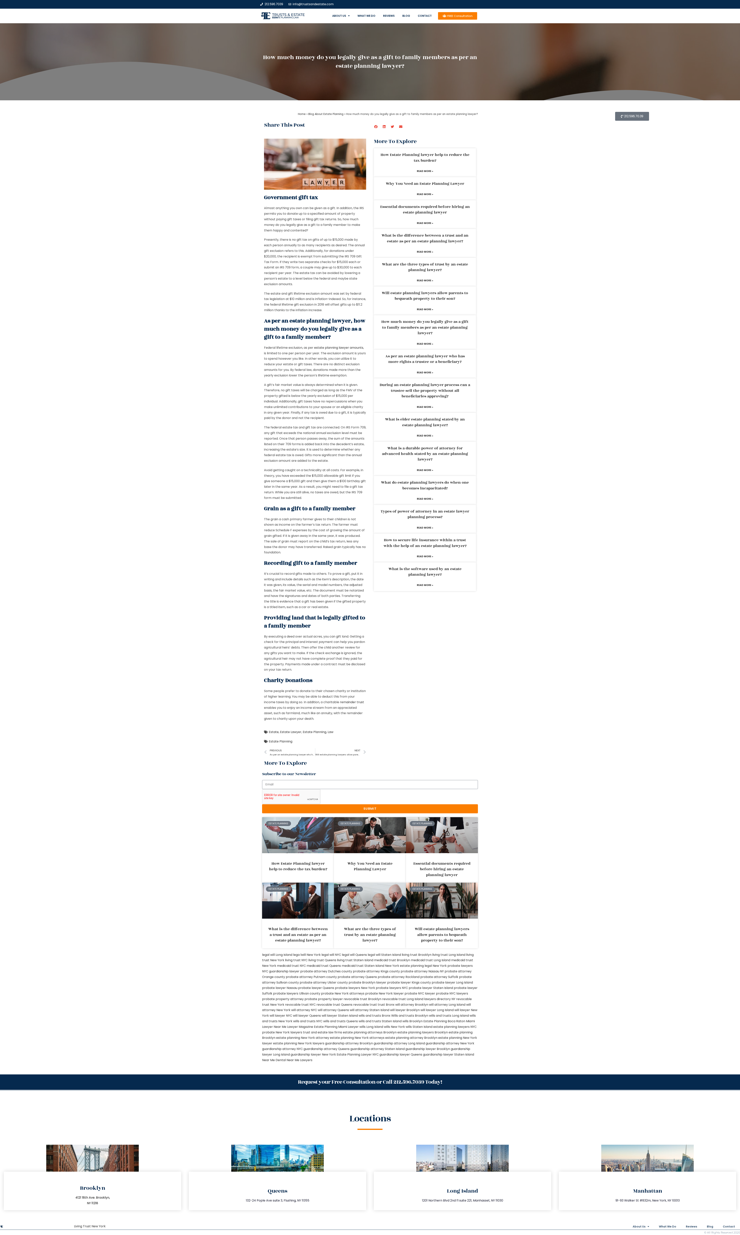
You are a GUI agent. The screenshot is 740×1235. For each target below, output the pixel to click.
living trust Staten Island (355, 960)
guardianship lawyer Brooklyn (427, 1049)
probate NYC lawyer (419, 993)
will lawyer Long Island (437, 1010)
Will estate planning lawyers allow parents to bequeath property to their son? (425, 296)
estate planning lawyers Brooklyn (422, 1032)
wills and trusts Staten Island (380, 1021)
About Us (339, 16)
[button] (376, 126)
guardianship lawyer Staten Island (448, 1054)
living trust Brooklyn (416, 955)
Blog (406, 16)
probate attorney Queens (357, 977)
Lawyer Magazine (300, 1027)
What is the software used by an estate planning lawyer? (425, 571)
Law (330, 732)
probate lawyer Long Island (452, 982)
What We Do (366, 16)
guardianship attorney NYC (282, 1049)
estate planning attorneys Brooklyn (370, 1032)
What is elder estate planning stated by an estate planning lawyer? (425, 422)
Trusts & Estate (288, 15)
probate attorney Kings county (376, 971)
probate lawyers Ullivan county (296, 993)
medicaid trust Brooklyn (392, 960)
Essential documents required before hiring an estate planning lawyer (425, 209)
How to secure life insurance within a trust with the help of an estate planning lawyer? (425, 543)
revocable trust (365, 1004)
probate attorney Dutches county (326, 971)
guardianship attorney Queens (327, 1049)
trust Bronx (386, 1004)
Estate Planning (314, 732)
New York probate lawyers (453, 966)
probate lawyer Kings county (409, 982)
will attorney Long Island (447, 1004)
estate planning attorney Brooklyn (411, 1038)
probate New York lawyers (282, 1032)
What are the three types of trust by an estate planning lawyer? (425, 267)
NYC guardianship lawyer (280, 971)
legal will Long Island (277, 955)
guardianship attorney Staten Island (377, 1049)
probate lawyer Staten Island (431, 988)
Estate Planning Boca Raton (444, 1021)
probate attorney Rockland (399, 977)
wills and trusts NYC (307, 1021)
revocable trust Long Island (402, 999)
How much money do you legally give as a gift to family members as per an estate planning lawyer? (424, 327)
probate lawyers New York (355, 988)
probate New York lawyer (384, 993)
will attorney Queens (333, 1010)
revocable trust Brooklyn (362, 999)
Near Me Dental (274, 1060)
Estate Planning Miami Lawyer (336, 1027)
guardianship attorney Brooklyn (349, 1043)
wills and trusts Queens (340, 1021)
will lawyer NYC (281, 1015)
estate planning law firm (285, 17)
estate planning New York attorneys (357, 1038)
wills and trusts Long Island (449, 1015)
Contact (425, 16)
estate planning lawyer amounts (338, 347)
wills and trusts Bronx (374, 1015)
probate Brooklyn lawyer (367, 982)
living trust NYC (296, 960)
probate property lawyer (323, 999)
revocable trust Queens (334, 1004)
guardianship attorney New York (450, 1043)
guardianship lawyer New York (313, 1054)
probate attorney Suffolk (439, 977)
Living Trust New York (90, 1226)
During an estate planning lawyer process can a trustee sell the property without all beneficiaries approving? (425, 390)
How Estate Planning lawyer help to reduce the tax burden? (425, 157)
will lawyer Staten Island (340, 1015)
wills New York (394, 1027)
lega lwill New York (307, 955)
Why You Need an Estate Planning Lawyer (425, 184)
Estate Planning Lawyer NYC (358, 1054)
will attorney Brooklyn (411, 1004)
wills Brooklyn (412, 1021)
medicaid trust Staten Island (363, 966)
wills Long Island (371, 1027)
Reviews (389, 16)
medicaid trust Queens (324, 966)
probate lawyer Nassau (279, 988)
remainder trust (352, 702)
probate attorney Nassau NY (422, 971)
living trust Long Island (448, 955)
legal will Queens (354, 955)
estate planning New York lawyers (298, 1043)
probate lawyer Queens (316, 988)
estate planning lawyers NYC (455, 1027)
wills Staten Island (419, 1027)
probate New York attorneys (342, 993)
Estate (274, 732)
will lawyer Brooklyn (405, 1010)
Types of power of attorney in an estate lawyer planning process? (425, 514)
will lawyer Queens (307, 1015)
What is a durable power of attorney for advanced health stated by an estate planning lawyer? (425, 453)
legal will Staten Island (384, 955)
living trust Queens (322, 960)
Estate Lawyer (290, 732)
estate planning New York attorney (302, 1038)
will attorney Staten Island (369, 1010)
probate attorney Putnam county (311, 977)
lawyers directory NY (440, 999)
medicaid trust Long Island (430, 960)
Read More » (425, 171)
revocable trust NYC (300, 1004)
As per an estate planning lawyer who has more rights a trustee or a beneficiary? (425, 359)
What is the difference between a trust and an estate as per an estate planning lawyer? (425, 238)
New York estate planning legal (408, 966)
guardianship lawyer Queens (400, 1054)
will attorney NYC (304, 1010)
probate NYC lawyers (452, 993)
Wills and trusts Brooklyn (409, 1015)
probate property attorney (283, 999)
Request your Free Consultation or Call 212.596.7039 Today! (370, 1082)
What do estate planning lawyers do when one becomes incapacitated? (425, 485)
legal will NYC (331, 955)
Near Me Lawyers (299, 1060)
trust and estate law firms (322, 1032)
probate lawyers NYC (392, 988)
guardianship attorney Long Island (399, 1043)
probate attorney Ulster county (324, 982)
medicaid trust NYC (291, 966)
